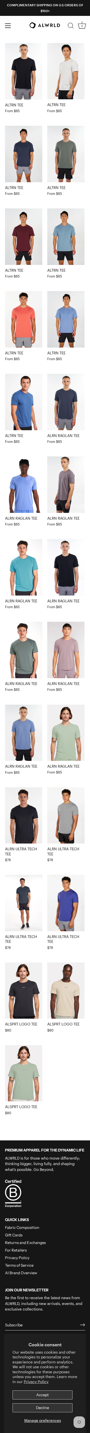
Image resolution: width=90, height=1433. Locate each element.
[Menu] (8, 25)
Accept (42, 1394)
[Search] (70, 26)
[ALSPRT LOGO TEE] (23, 990)
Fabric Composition (22, 1227)
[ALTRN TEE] (23, 71)
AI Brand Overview (21, 1272)
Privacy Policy (36, 1381)
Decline (42, 1407)
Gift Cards (13, 1235)
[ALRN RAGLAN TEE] (65, 402)
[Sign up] (82, 1324)
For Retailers (16, 1250)
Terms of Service (19, 1265)
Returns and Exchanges (25, 1242)
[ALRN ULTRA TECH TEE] (23, 815)
